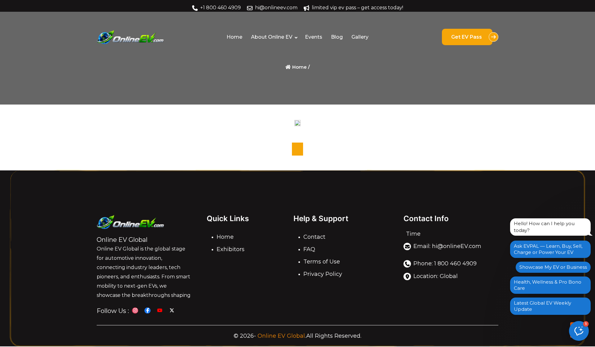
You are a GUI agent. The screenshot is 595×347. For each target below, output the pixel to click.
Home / (300, 67)
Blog (337, 37)
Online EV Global (281, 335)
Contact (314, 236)
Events (313, 37)
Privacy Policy (322, 274)
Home (234, 37)
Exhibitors (231, 249)
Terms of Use (321, 261)
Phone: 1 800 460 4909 (445, 263)
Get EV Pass (467, 37)
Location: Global (435, 276)
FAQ (309, 249)
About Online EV (271, 37)
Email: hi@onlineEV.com (447, 246)
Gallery (359, 37)
